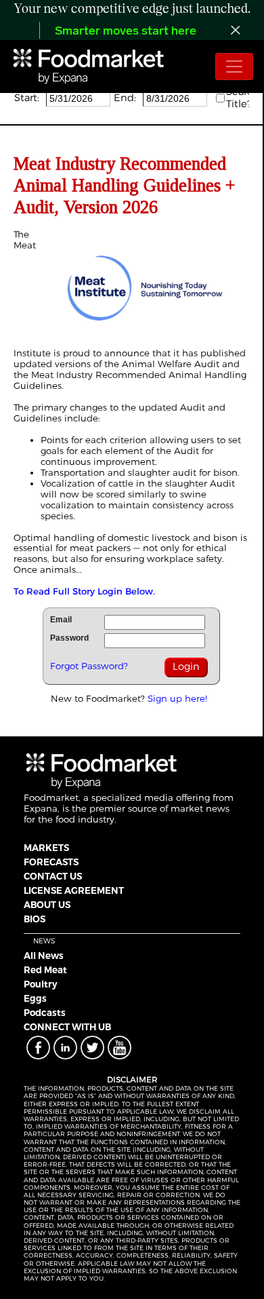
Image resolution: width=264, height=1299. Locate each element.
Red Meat (45, 969)
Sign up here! (177, 698)
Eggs (35, 998)
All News (44, 955)
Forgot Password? (89, 665)
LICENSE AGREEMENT (74, 890)
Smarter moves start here (125, 32)
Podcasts (45, 1012)
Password (69, 638)
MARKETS (46, 847)
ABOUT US (47, 904)
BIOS (34, 919)
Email (61, 619)
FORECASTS (51, 861)
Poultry (41, 984)
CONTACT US (53, 876)
